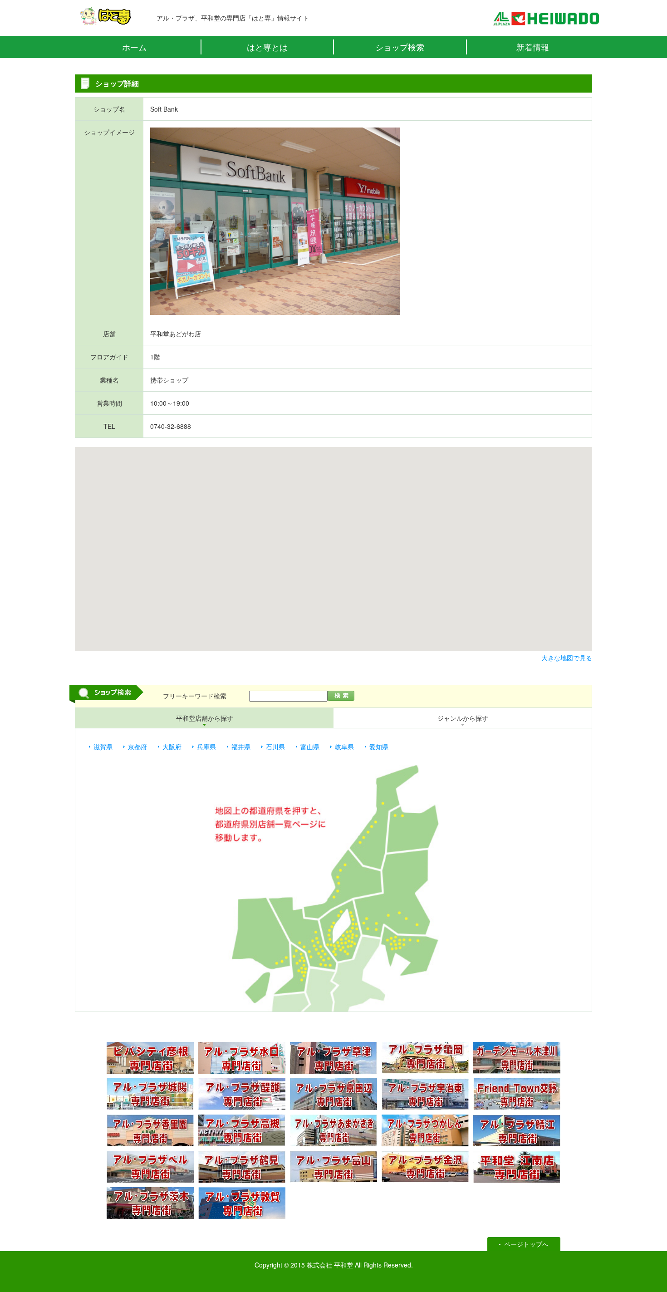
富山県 (309, 746)
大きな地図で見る (566, 657)
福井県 (240, 746)
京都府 (137, 746)
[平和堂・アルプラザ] (546, 20)
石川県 (275, 746)
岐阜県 (344, 746)
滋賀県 (103, 746)
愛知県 (378, 746)
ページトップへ (526, 1243)
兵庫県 (206, 746)
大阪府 (171, 746)
